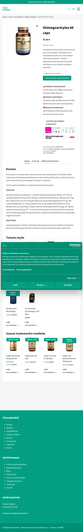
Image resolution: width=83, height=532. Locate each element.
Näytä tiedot (71, 278)
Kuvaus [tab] (27, 161)
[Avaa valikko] (73, 9)
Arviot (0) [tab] (35, 161)
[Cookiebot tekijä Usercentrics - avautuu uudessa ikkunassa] (71, 245)
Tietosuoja (10, 484)
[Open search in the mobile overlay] (69, 9)
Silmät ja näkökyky (31, 17)
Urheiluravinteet (12, 434)
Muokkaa (40, 285)
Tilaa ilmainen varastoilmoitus (57, 78)
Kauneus (9, 428)
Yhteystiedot (11, 474)
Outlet (9, 448)
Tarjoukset (10, 444)
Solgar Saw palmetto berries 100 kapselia (69, 359)
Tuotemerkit (11, 441)
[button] (37, 26)
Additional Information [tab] (50, 161)
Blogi (8, 471)
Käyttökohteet (12, 431)
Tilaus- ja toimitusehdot (15, 477)
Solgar (54, 151)
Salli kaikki (68, 285)
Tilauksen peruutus (14, 481)
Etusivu (5, 17)
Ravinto (9, 438)
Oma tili (9, 487)
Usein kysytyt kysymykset (16, 464)
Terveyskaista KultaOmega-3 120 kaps (32, 311)
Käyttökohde (19, 17)
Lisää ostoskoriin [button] (11, 323)
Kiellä (15, 285)
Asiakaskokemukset (14, 468)
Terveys (11, 17)
